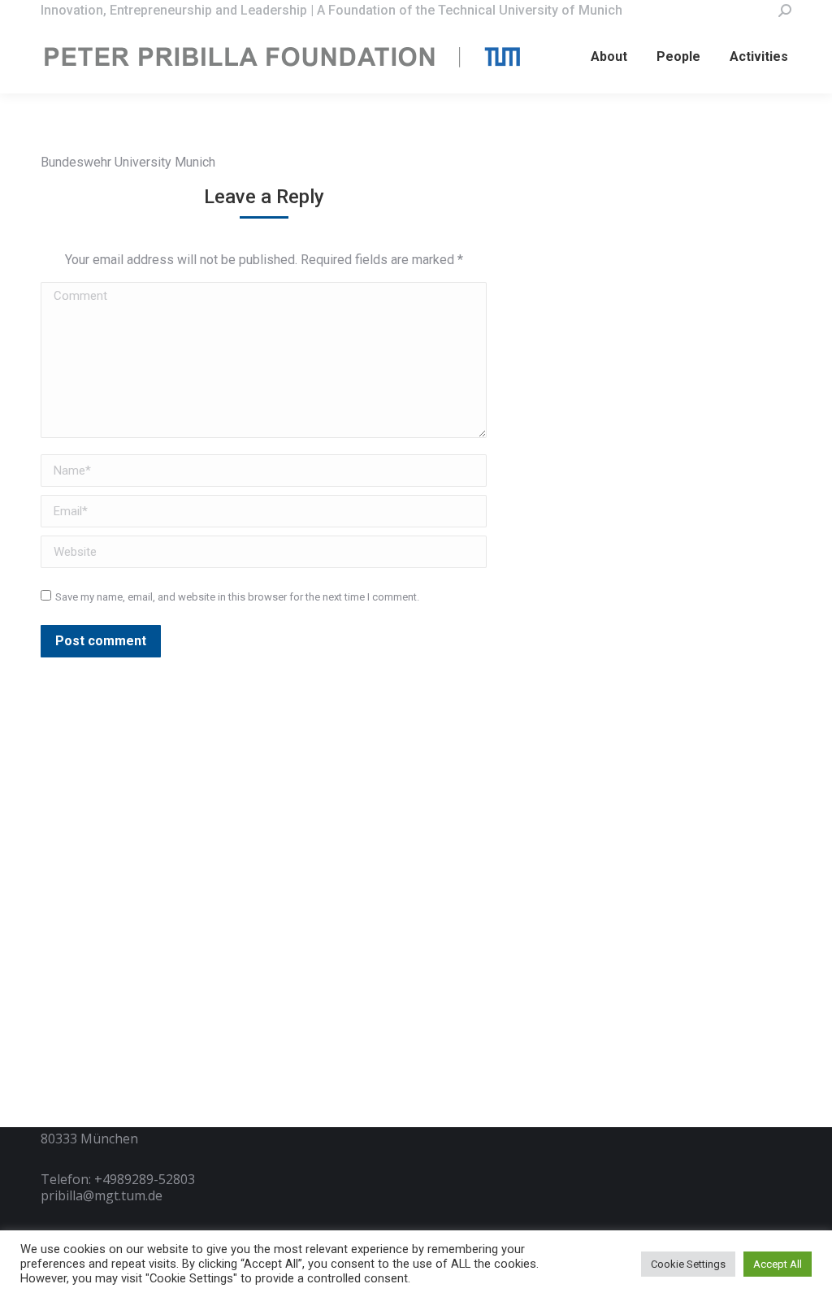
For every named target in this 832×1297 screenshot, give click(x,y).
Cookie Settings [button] (688, 1264)
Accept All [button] (777, 1264)
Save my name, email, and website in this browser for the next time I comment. (237, 597)
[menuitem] (608, 57)
